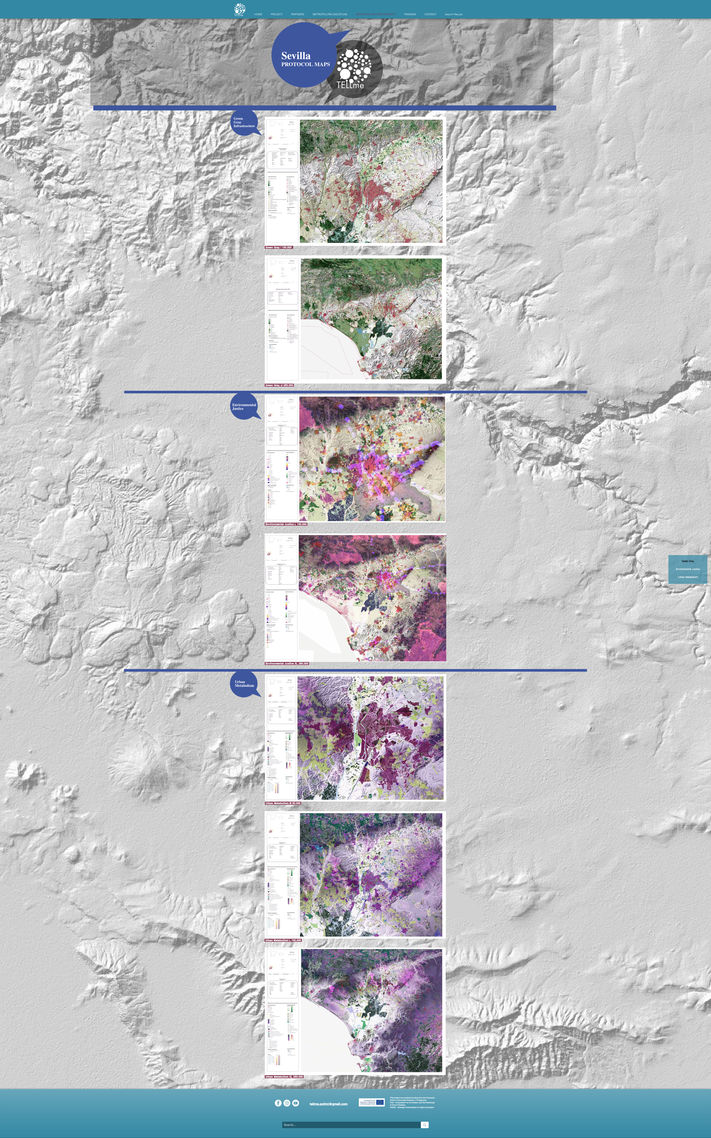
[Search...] (425, 1125)
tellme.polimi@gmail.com (329, 1104)
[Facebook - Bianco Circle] (278, 1103)
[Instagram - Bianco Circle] (286, 1103)
